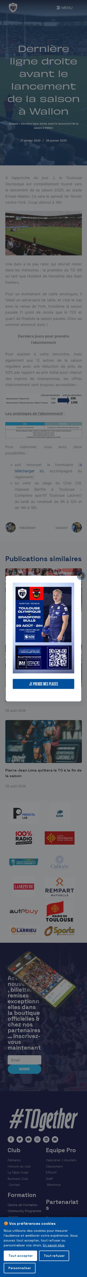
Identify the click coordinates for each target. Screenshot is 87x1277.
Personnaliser (19, 1268)
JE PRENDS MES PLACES (43, 684)
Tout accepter (20, 1256)
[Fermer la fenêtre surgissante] (81, 575)
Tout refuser (54, 1256)
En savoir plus (53, 1245)
